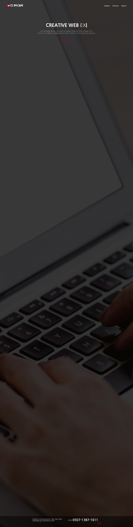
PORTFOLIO (115, 6)
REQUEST (123, 6)
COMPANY (107, 6)
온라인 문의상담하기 (66, 41)
